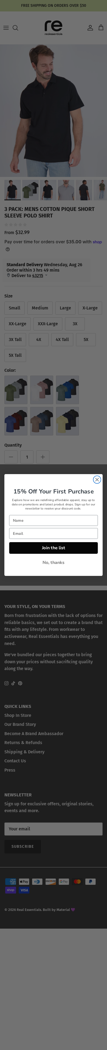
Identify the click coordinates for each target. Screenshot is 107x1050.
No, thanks (53, 562)
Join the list (53, 548)
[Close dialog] (97, 479)
